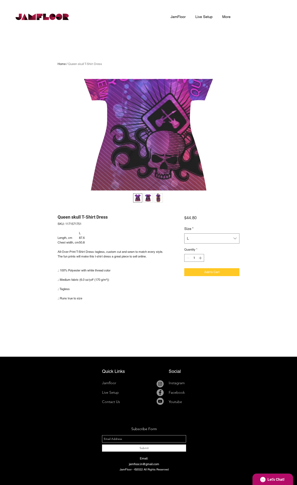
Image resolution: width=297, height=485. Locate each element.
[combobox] (211, 238)
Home (62, 64)
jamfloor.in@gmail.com (144, 464)
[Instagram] (160, 383)
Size (189, 229)
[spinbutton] (194, 258)
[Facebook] (160, 392)
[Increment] (200, 258)
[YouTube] (160, 401)
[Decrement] (187, 258)
